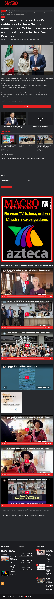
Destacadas (8, 12)
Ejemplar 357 (22, 565)
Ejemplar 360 (22, 567)
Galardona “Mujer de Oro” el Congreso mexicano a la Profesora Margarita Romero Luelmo (44, 147)
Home (3, 12)
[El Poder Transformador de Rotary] (27, 139)
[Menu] (1, 3)
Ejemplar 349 (29, 557)
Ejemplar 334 (29, 555)
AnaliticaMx (28, 596)
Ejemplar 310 (29, 550)
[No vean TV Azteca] (5, 573)
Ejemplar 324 (22, 553)
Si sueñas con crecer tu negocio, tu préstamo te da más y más (8, 552)
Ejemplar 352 (22, 560)
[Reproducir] (3, 296)
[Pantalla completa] (51, 296)
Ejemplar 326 (22, 555)
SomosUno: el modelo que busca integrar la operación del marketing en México (23, 10)
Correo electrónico (5, 180)
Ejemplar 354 (22, 562)
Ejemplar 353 (29, 560)
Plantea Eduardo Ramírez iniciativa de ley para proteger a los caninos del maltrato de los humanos (49, 584)
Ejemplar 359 (29, 565)
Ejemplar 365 (29, 569)
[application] (27, 283)
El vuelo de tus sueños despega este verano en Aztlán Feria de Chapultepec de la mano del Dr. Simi (13, 562)
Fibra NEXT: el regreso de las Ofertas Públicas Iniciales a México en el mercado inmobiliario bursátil (49, 556)
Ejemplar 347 (22, 557)
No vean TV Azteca (12, 572)
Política (2, 17)
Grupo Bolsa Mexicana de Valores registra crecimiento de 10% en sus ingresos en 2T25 (49, 569)
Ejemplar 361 (29, 567)
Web (29, 180)
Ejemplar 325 (29, 553)
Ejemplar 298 (22, 550)
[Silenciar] (49, 296)
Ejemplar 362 (22, 569)
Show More (27, 106)
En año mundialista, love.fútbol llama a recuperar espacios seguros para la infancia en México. (8, 147)
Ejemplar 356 (29, 562)
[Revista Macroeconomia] (11, 3)
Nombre (3, 175)
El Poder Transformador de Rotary (25, 145)
